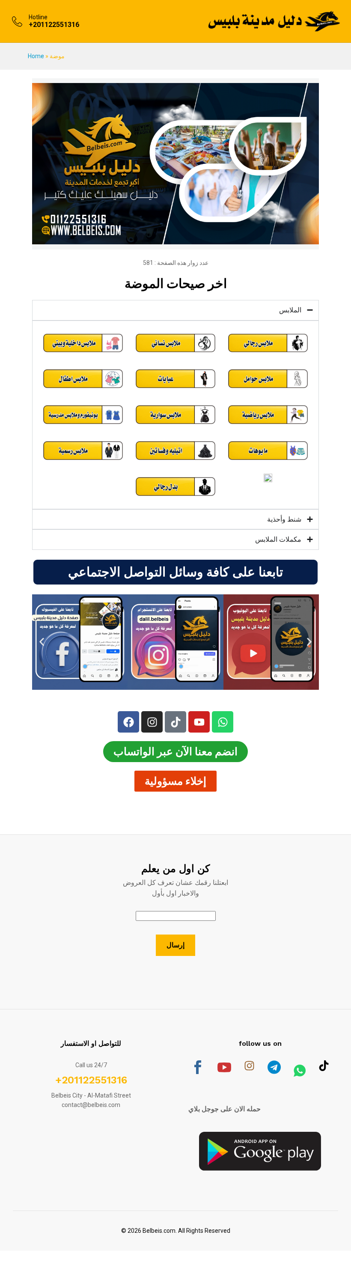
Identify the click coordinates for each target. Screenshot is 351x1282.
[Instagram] (152, 722)
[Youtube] (199, 722)
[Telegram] (274, 1071)
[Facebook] (128, 722)
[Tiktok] (175, 722)
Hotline (38, 17)
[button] (41, 642)
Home (36, 56)
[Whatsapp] (222, 722)
